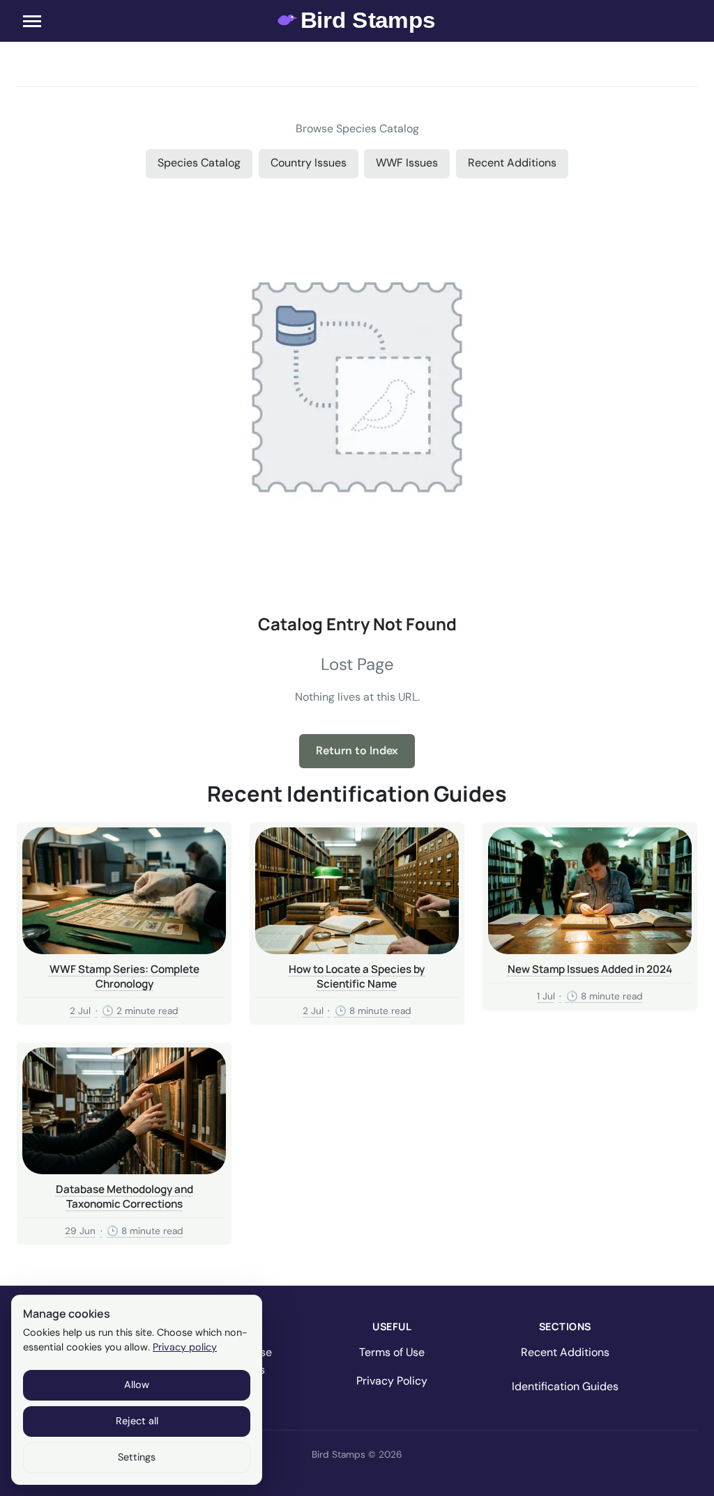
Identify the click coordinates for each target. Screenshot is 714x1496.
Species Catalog (199, 162)
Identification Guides (565, 1386)
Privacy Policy (391, 1380)
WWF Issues (407, 162)
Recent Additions (512, 162)
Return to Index (357, 750)
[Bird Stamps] (357, 21)
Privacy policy (185, 1347)
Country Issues (309, 162)
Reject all (137, 1421)
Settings (136, 1457)
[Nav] (32, 21)
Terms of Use (392, 1352)
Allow (136, 1384)
